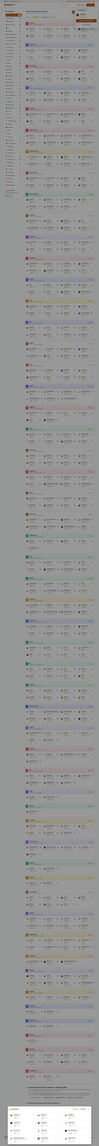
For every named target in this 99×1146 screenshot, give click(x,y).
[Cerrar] (88, 1109)
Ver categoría (75, 1109)
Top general (83, 1109)
